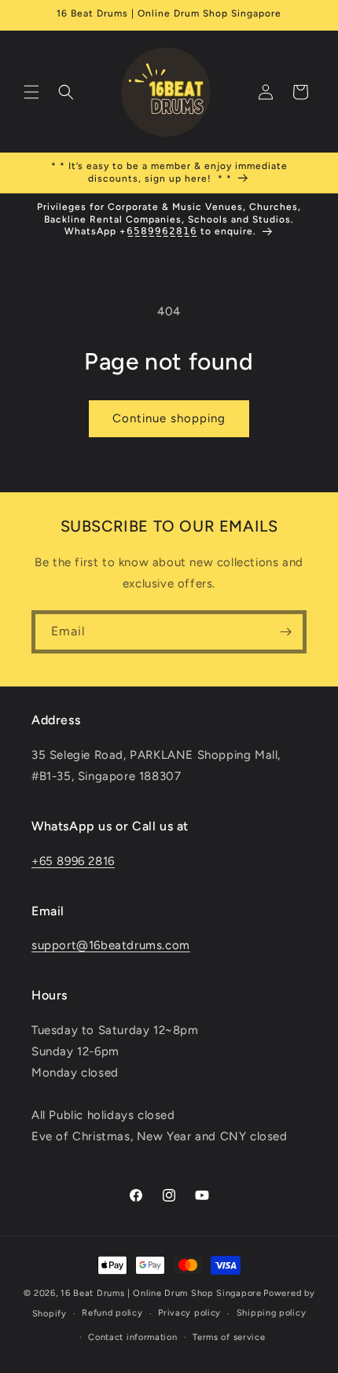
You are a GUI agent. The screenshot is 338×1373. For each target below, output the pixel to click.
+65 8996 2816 (73, 861)
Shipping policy (272, 1313)
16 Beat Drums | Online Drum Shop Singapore (161, 1293)
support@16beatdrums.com (110, 945)
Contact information (132, 1337)
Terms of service (229, 1337)
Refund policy (112, 1313)
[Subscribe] (285, 631)
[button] (31, 92)
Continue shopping (169, 418)
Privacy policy (189, 1313)
